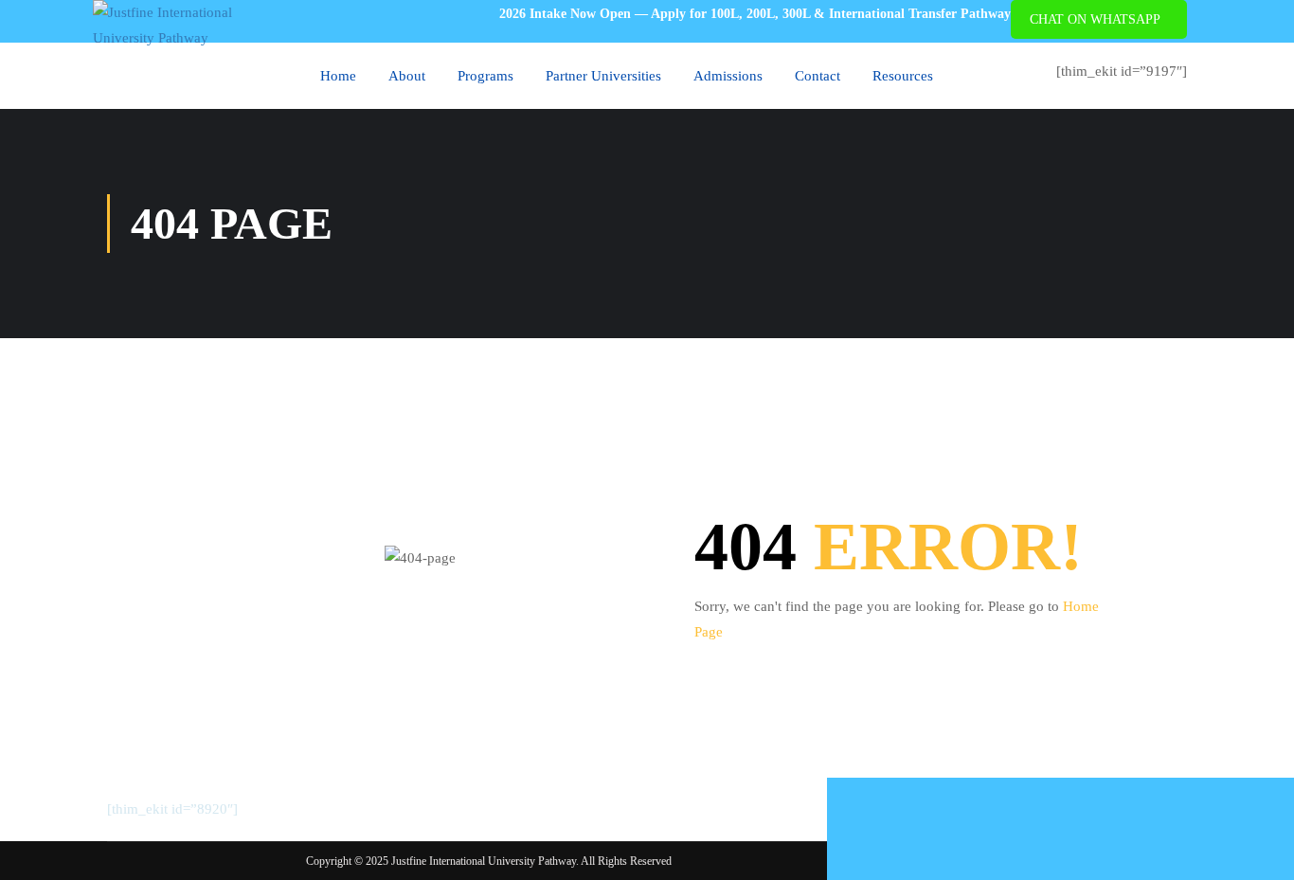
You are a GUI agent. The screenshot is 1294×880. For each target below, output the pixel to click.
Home (338, 75)
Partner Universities (603, 75)
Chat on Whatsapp (1095, 19)
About (406, 75)
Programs (485, 75)
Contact (817, 75)
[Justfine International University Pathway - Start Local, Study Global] (192, 25)
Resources (902, 75)
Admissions (728, 75)
